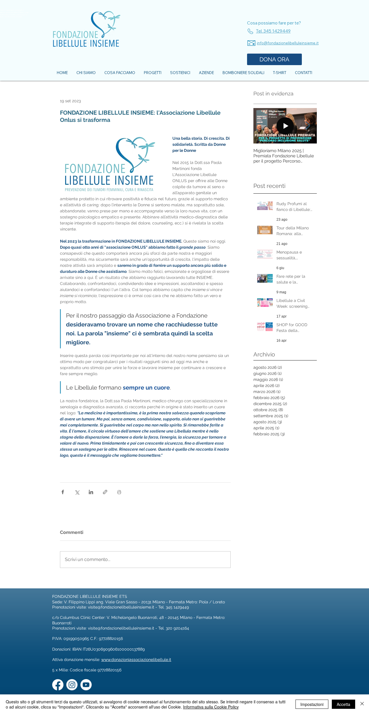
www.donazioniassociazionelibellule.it (136, 659)
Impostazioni (311, 704)
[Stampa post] (119, 492)
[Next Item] (307, 126)
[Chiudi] (362, 704)
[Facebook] (57, 684)
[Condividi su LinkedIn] (91, 492)
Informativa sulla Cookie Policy (211, 707)
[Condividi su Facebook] (62, 492)
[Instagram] (72, 684)
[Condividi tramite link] (105, 492)
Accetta (343, 704)
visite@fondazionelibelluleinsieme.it (121, 607)
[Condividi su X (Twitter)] (77, 492)
